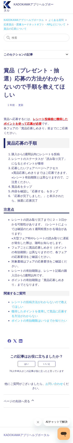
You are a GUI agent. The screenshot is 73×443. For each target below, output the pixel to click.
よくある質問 (56, 20)
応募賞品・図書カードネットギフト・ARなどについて (34, 24)
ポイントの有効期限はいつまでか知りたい (39, 320)
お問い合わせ (54, 383)
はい (26, 364)
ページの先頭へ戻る (17, 401)
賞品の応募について (15, 28)
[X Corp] (15, 341)
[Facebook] (9, 341)
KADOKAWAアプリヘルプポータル (24, 20)
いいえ (46, 364)
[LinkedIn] (20, 341)
